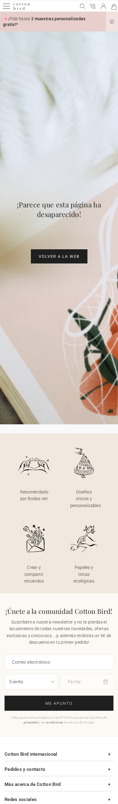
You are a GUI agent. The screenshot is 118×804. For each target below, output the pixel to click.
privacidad (31, 722)
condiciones (54, 722)
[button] (111, 22)
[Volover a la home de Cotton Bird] (21, 9)
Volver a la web (59, 256)
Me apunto (59, 703)
